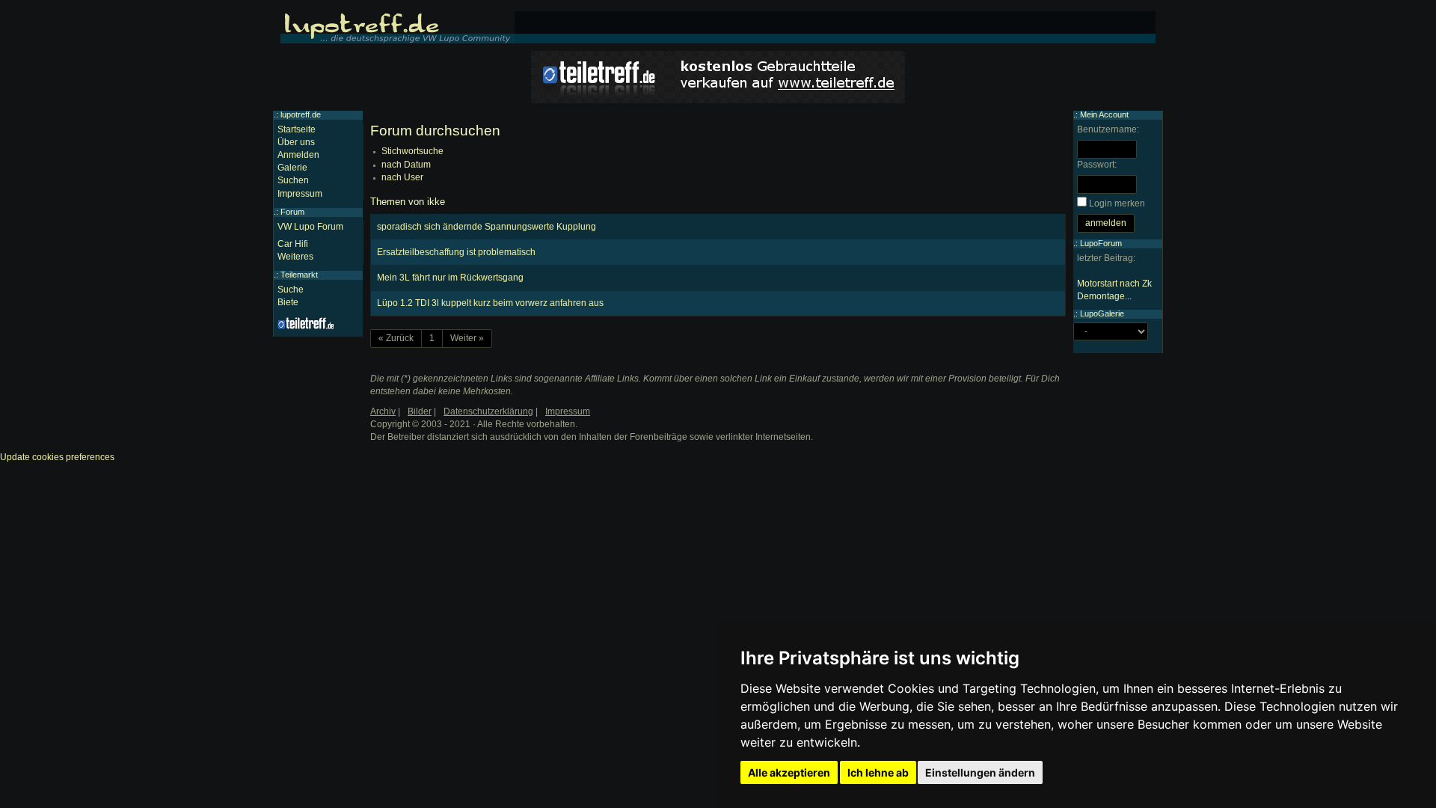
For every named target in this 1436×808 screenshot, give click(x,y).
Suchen (293, 180)
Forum (292, 211)
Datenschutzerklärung (488, 411)
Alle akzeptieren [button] (789, 772)
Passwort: (1097, 164)
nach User (402, 177)
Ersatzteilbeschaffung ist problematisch (456, 252)
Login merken (1117, 203)
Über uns (296, 142)
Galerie (292, 167)
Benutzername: (1108, 129)
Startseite (296, 129)
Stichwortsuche (412, 151)
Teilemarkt (299, 274)
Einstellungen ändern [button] (980, 772)
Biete (287, 302)
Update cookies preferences (57, 457)
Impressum (299, 194)
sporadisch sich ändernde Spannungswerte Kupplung (486, 226)
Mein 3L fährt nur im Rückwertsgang (450, 277)
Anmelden (298, 155)
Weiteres (295, 256)
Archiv (383, 411)
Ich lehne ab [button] (878, 772)
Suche (290, 289)
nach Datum (406, 164)
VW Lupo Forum (310, 226)
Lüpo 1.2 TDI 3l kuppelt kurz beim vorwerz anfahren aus (490, 303)
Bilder (420, 411)
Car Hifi (292, 244)
